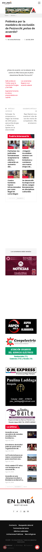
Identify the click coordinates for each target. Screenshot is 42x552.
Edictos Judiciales (21, 531)
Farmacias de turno (21, 528)
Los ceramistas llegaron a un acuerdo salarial (26, 83)
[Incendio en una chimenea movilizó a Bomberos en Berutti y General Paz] (32, 478)
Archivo (8, 36)
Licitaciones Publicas (14, 534)
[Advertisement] (21, 226)
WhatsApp (19, 545)
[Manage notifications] (4, 547)
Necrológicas (30, 534)
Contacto (13, 525)
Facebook (29, 545)
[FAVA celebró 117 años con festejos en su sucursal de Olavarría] (32, 468)
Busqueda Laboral (26, 525)
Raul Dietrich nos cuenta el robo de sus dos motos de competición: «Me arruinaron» (30, 118)
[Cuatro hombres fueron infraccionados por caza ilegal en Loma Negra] (14, 174)
